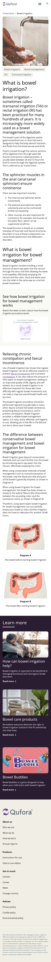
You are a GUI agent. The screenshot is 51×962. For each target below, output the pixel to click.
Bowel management (34, 69)
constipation (9, 376)
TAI (5, 74)
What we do (8, 832)
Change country (10, 893)
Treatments (8, 13)
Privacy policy (9, 907)
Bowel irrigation (12, 69)
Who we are (8, 827)
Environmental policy (13, 918)
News (5, 887)
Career (6, 882)
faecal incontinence (20, 373)
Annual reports (10, 843)
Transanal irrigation (21, 74)
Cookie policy (9, 912)
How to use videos (12, 863)
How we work (9, 838)
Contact (6, 876)
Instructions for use (12, 857)
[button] (25, 329)
